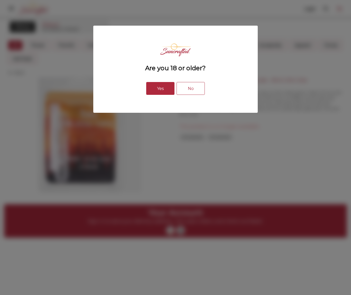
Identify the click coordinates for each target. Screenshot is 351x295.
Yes (160, 88)
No (191, 88)
